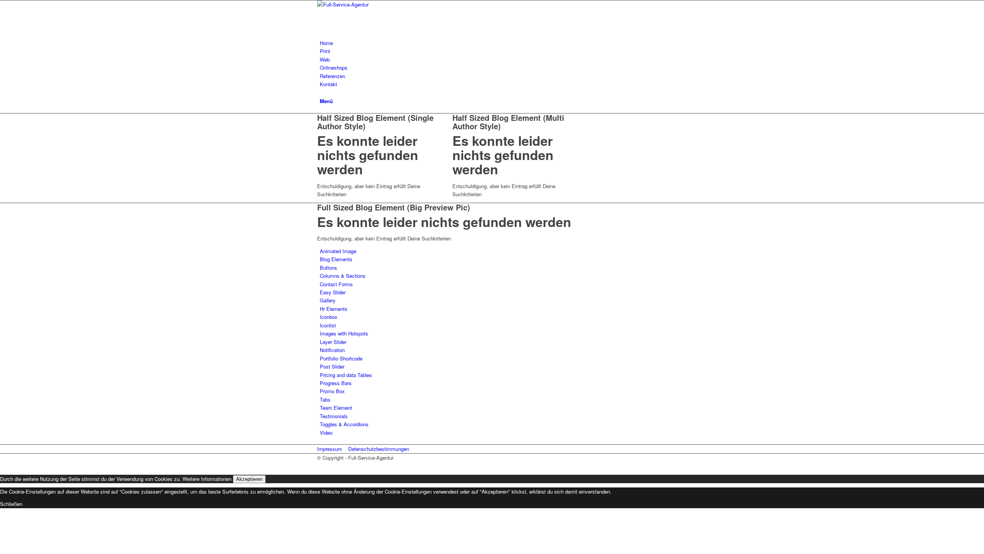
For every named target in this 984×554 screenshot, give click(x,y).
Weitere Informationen (207, 478)
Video (326, 432)
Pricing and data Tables (346, 375)
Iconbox (328, 316)
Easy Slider (333, 292)
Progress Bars (336, 383)
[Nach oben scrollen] (2, 465)
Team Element (336, 407)
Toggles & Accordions (344, 424)
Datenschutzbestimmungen (378, 448)
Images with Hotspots (344, 333)
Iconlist (328, 325)
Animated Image (338, 251)
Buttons (328, 267)
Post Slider (332, 366)
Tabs (325, 399)
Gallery (328, 300)
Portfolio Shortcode (341, 358)
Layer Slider (333, 341)
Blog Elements (336, 259)
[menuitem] (493, 43)
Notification (332, 350)
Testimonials (334, 416)
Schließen (11, 503)
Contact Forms (336, 284)
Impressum (329, 448)
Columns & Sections (343, 275)
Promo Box (332, 391)
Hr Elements (333, 308)
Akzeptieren (249, 479)
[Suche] (322, 92)
